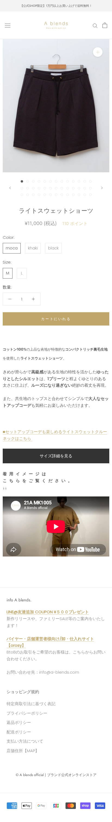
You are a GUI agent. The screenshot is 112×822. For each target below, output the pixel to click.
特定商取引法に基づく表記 (31, 704)
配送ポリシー (19, 732)
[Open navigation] (7, 25)
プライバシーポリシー (27, 713)
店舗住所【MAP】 (23, 751)
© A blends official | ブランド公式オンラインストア (56, 774)
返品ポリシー (19, 722)
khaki (33, 248)
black (53, 248)
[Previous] (10, 188)
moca (12, 248)
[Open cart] (104, 25)
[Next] (102, 188)
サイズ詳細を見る (56, 456)
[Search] (95, 25)
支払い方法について (25, 741)
